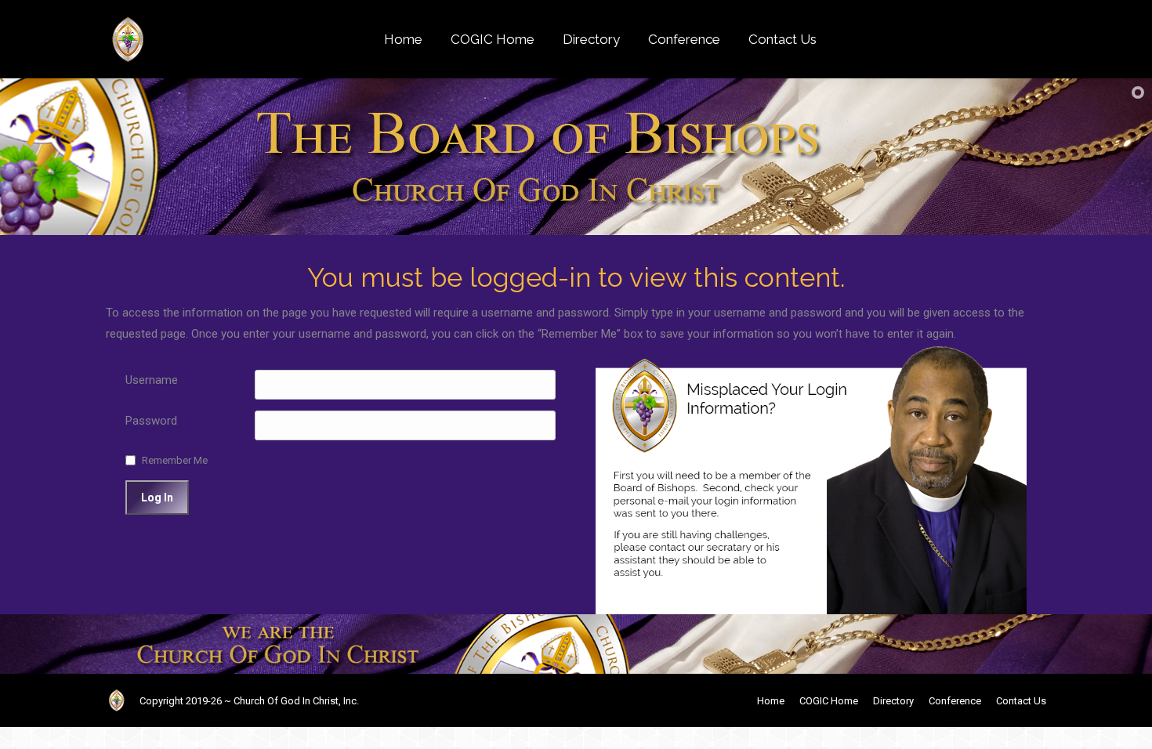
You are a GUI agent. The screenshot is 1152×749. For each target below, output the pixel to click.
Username (151, 380)
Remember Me (175, 460)
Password (151, 421)
